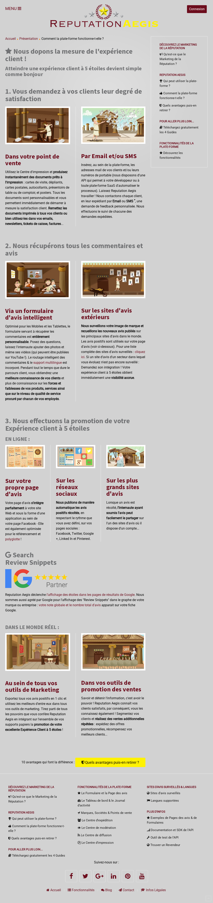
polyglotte (12, 539)
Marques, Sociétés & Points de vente (106, 813)
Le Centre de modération (98, 828)
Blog (108, 890)
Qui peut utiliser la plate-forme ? (178, 83)
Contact (128, 890)
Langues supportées (164, 800)
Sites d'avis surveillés (165, 793)
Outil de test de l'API (164, 837)
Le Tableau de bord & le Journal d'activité (101, 803)
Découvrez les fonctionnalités (171, 155)
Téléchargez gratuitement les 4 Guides (179, 130)
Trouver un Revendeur (165, 845)
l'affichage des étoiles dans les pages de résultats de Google (91, 595)
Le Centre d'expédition (97, 820)
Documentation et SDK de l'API (171, 830)
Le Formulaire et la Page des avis (103, 793)
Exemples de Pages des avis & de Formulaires (172, 820)
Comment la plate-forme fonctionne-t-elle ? (178, 95)
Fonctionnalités (82, 890)
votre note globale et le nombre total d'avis (70, 605)
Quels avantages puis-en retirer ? (111, 762)
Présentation (28, 39)
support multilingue (47, 363)
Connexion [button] (197, 9)
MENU (11, 8)
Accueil (10, 39)
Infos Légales (155, 890)
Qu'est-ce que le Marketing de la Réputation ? (173, 59)
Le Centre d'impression (97, 843)
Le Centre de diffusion (95, 835)
